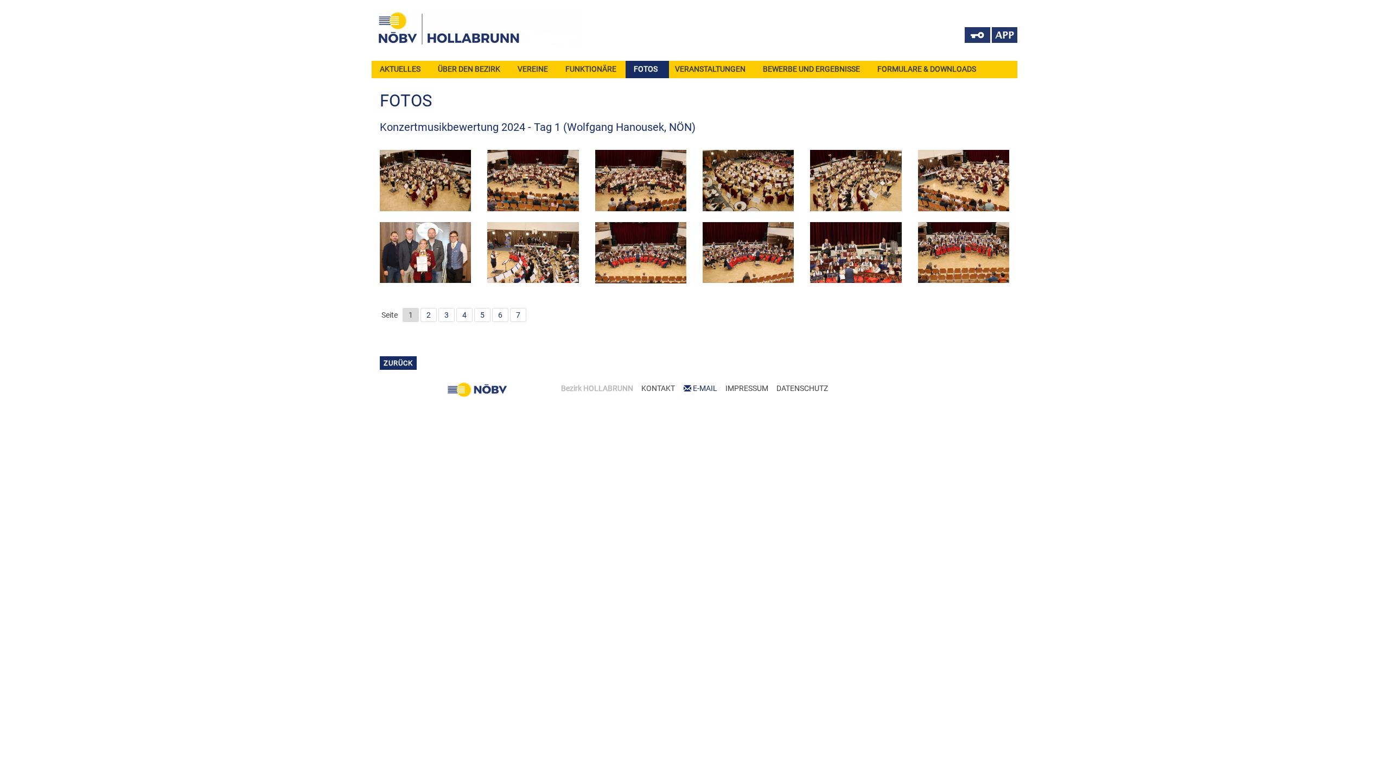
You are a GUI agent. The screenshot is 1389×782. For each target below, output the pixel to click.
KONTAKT (658, 388)
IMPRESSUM (746, 388)
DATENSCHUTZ (802, 388)
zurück (398, 363)
